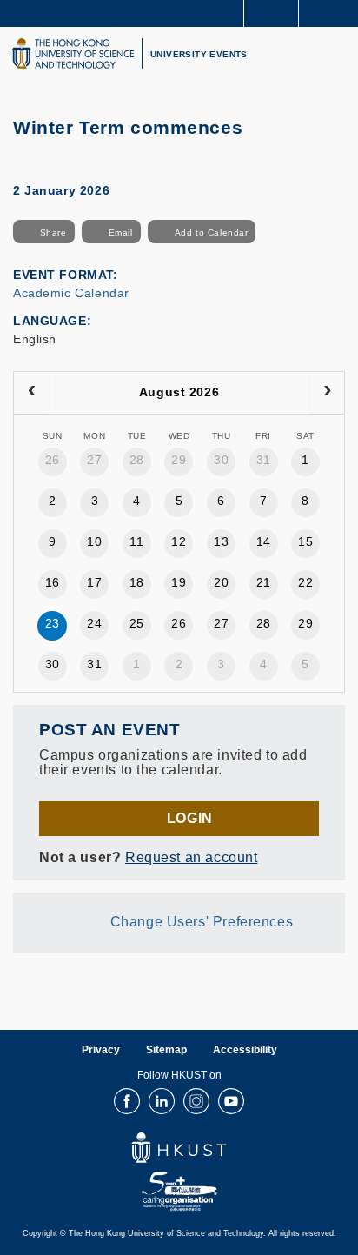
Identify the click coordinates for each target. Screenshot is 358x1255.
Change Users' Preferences (202, 922)
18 (136, 582)
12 (178, 541)
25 (136, 623)
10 (94, 541)
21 (263, 582)
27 (94, 460)
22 (305, 582)
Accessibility (245, 1050)
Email (121, 232)
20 (221, 582)
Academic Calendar (71, 293)
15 (305, 541)
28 (136, 460)
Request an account (191, 857)
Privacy (101, 1050)
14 (263, 541)
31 (263, 460)
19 (178, 582)
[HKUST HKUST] (73, 53)
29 (178, 460)
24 (94, 623)
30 (221, 460)
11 (136, 541)
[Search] (332, 12)
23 (52, 623)
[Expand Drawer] (271, 13)
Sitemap (166, 1050)
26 (52, 460)
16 (52, 582)
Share (53, 232)
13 (221, 541)
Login (190, 818)
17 (94, 582)
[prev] (31, 393)
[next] (326, 393)
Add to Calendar (212, 232)
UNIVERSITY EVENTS (199, 54)
